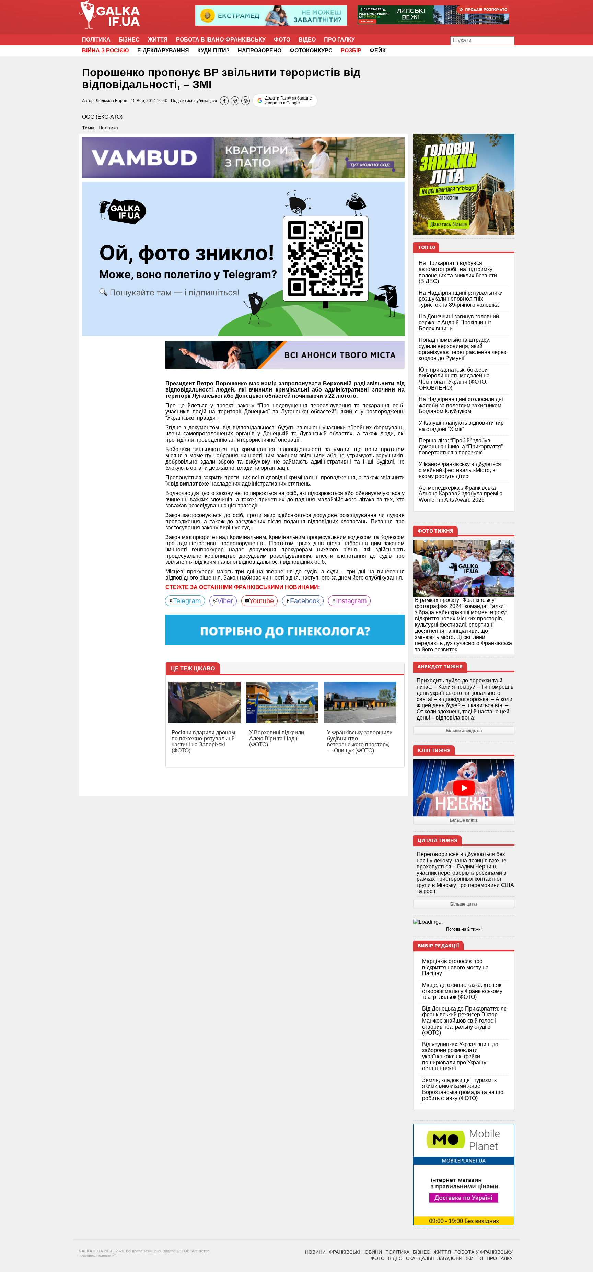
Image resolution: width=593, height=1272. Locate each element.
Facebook (305, 601)
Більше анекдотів (464, 730)
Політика (96, 40)
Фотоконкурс (311, 51)
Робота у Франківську (483, 1252)
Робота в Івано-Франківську (221, 40)
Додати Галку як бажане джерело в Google (288, 100)
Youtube (261, 601)
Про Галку (339, 40)
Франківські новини (355, 1252)
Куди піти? (213, 51)
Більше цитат (464, 904)
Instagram (351, 601)
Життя (158, 40)
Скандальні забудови (434, 1258)
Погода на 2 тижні (464, 929)
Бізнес (129, 40)
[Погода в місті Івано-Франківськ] (463, 922)
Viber (225, 601)
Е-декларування (163, 51)
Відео (307, 40)
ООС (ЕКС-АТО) (102, 117)
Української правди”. (193, 418)
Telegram (187, 601)
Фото (282, 40)
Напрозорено (259, 51)
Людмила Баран (111, 100)
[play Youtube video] (463, 787)
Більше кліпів (464, 820)
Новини (315, 1252)
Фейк (378, 51)
